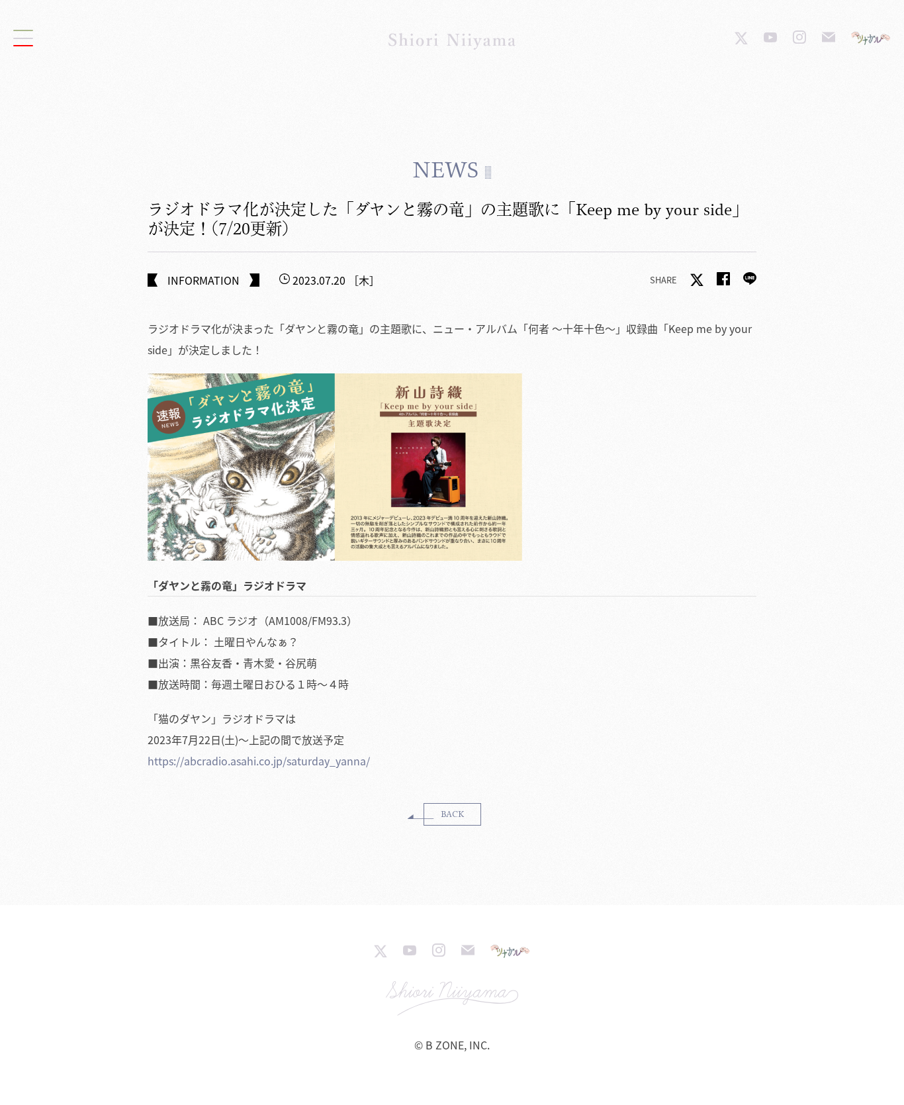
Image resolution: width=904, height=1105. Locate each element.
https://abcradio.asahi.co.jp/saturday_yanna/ (259, 761)
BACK (452, 814)
